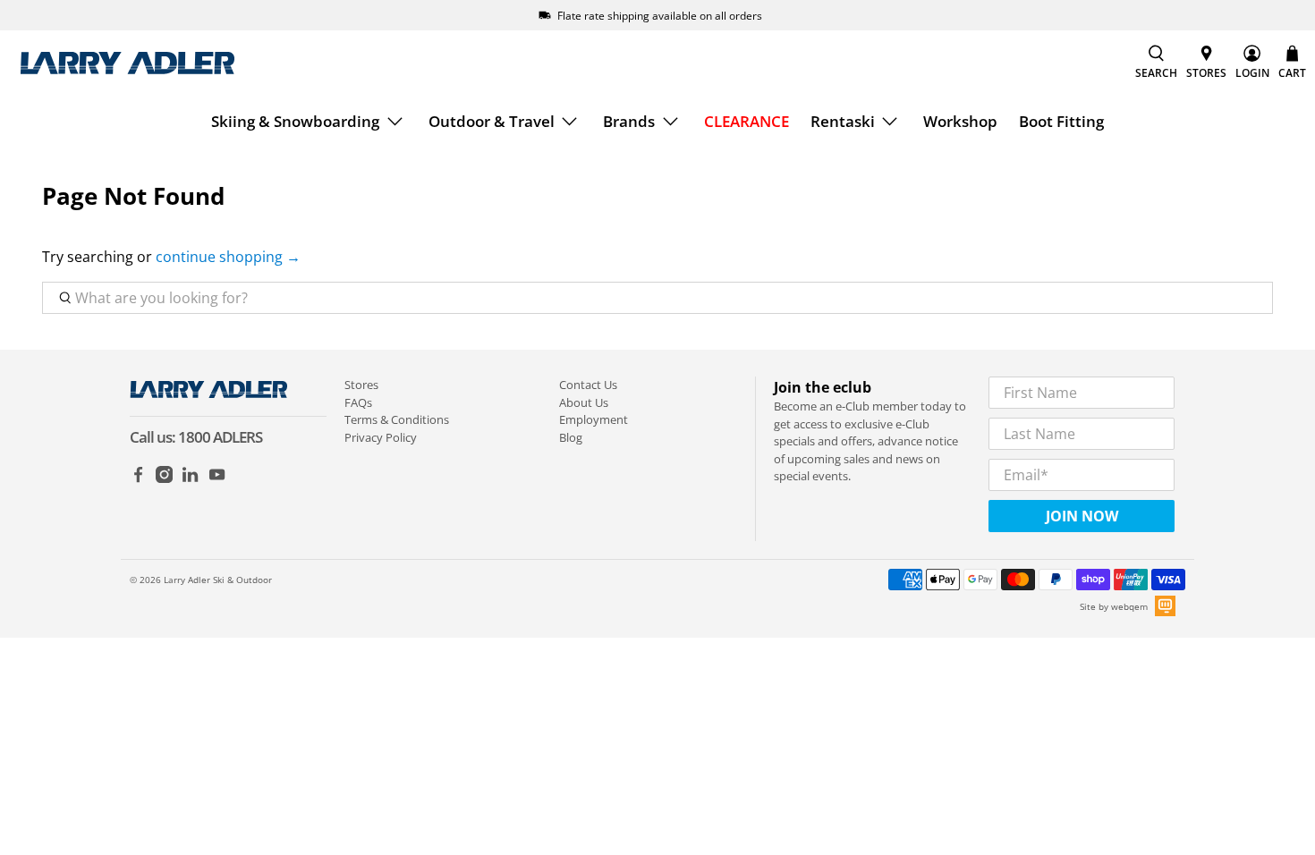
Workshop (960, 121)
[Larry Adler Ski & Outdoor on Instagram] (164, 478)
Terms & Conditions (396, 419)
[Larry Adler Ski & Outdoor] (127, 63)
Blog (570, 437)
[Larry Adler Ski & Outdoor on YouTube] (216, 478)
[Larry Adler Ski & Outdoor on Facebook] (138, 478)
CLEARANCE (746, 121)
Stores (361, 385)
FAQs (358, 402)
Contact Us (588, 385)
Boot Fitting (1061, 121)
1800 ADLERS (220, 437)
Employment (593, 419)
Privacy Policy (380, 437)
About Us (583, 402)
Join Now (1082, 516)
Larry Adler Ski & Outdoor (218, 579)
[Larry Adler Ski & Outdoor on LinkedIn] (190, 478)
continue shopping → (228, 257)
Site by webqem (1114, 606)
